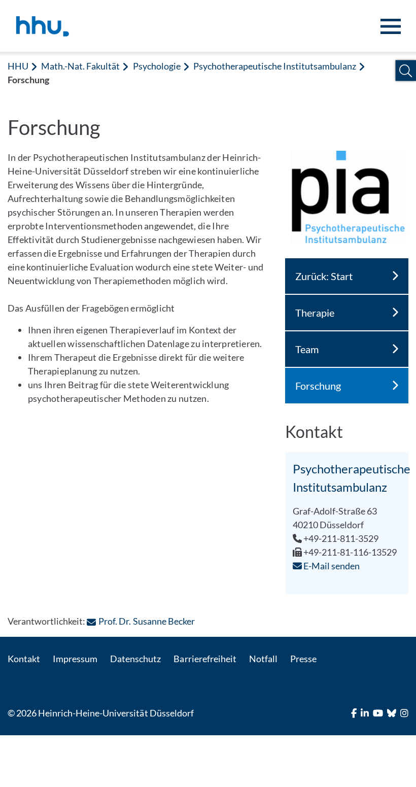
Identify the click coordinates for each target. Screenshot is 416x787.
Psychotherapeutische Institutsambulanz (275, 66)
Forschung (318, 386)
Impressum (75, 658)
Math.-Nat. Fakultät (80, 66)
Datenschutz (135, 658)
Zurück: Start (324, 276)
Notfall (263, 658)
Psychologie (157, 66)
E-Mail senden (331, 565)
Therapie (314, 312)
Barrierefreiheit (205, 658)
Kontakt (24, 658)
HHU (18, 66)
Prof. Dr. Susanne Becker (146, 621)
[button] (405, 70)
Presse (303, 658)
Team (307, 349)
